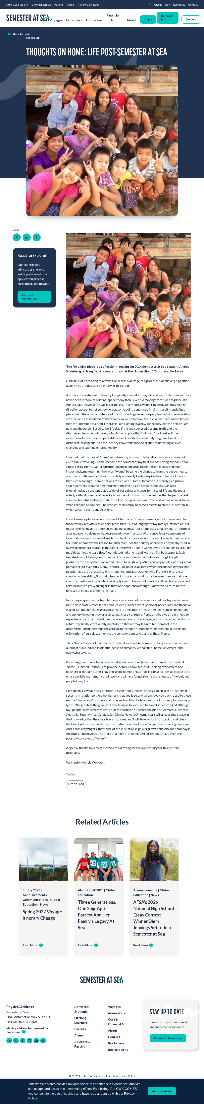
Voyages (56, 20)
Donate (191, 19)
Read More (30, 945)
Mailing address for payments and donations (28, 1030)
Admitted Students (17, 4)
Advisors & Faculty (88, 4)
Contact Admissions (29, 296)
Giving (158, 4)
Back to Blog (21, 34)
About (132, 20)
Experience (74, 20)
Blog (167, 4)
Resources (179, 4)
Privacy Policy (127, 1076)
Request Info (166, 17)
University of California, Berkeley (158, 371)
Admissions (94, 20)
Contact (193, 4)
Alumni (71, 4)
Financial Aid (113, 17)
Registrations (118, 1049)
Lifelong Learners (41, 4)
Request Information (168, 1038)
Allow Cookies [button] (162, 1091)
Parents (58, 4)
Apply (148, 19)
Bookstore (116, 1043)
